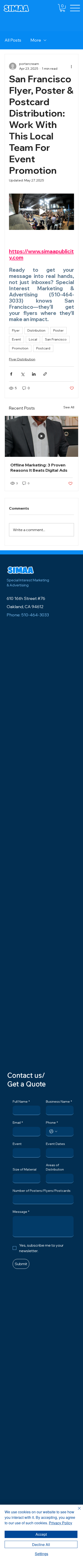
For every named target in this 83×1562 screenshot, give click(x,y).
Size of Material (24, 1169)
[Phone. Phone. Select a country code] (53, 1131)
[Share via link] (45, 374)
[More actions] (71, 66)
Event (16, 339)
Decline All (41, 1544)
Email (18, 1122)
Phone (52, 1122)
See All (68, 407)
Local (33, 339)
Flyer (16, 330)
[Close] (76, 1511)
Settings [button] (41, 1553)
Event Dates (55, 1144)
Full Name (21, 1101)
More (35, 40)
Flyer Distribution (22, 359)
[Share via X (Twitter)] (22, 374)
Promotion (20, 348)
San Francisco (56, 339)
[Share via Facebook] (11, 374)
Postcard (43, 348)
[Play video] (41, 212)
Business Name (59, 1101)
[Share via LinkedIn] (34, 374)
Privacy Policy (60, 1522)
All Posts (13, 40)
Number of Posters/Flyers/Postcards (42, 1191)
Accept (41, 1534)
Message (21, 1212)
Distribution (36, 330)
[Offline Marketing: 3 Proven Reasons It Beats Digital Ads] (41, 436)
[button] (62, 8)
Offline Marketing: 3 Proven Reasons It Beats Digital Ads (38, 467)
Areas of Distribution (55, 1167)
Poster (58, 330)
